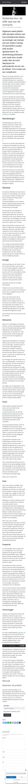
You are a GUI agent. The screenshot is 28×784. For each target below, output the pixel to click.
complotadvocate (7, 412)
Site (3, 762)
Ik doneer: (6, 705)
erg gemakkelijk (9, 149)
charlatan (5, 114)
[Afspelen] (4, 645)
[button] (26, 770)
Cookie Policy (15, 782)
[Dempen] (20, 645)
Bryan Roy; (20, 632)
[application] (14, 645)
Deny (22, 777)
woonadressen (6, 90)
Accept (11, 777)
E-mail (3, 757)
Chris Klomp (18, 27)
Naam (3, 751)
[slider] (23, 645)
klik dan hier (11, 697)
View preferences (16, 779)
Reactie (4, 737)
